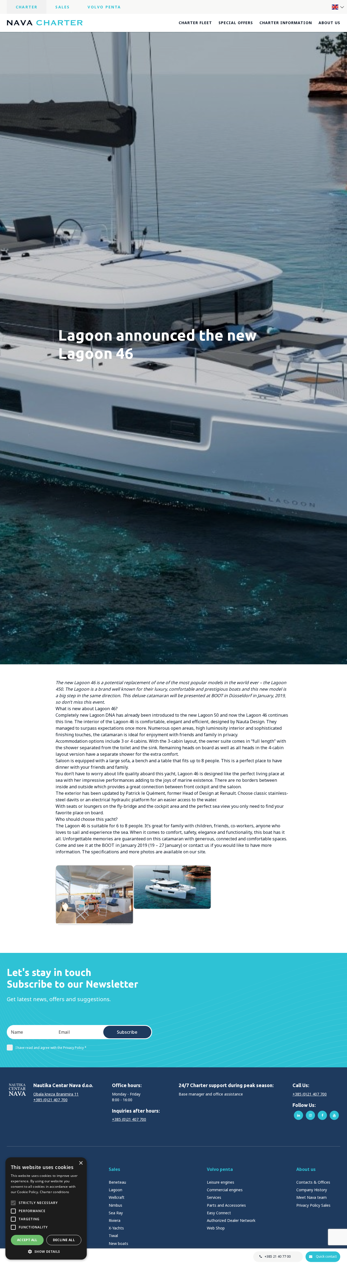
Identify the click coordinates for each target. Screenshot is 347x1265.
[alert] (46, 1208)
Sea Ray (116, 1212)
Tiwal (113, 1235)
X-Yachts (116, 1228)
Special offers (236, 22)
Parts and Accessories (226, 1205)
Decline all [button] (64, 1240)
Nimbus (115, 1205)
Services (214, 1197)
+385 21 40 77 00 (278, 1256)
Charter (26, 6)
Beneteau (117, 1182)
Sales (62, 6)
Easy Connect (219, 1212)
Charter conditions (54, 1192)
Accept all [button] (27, 1240)
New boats (118, 1243)
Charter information (285, 22)
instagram (310, 1115)
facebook (322, 1115)
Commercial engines (225, 1189)
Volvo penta (220, 1169)
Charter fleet (195, 22)
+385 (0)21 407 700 (50, 1099)
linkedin (298, 1115)
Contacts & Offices (313, 1182)
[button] (46, 1251)
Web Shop (216, 1228)
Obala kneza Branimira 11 (56, 1094)
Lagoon (115, 1189)
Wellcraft (116, 1197)
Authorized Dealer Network (231, 1220)
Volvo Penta (104, 6)
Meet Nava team (311, 1197)
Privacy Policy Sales (313, 1205)
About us (329, 22)
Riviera (114, 1220)
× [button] (81, 1163)
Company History (311, 1189)
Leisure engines (220, 1182)
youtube (334, 1115)
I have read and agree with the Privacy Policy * (50, 1047)
